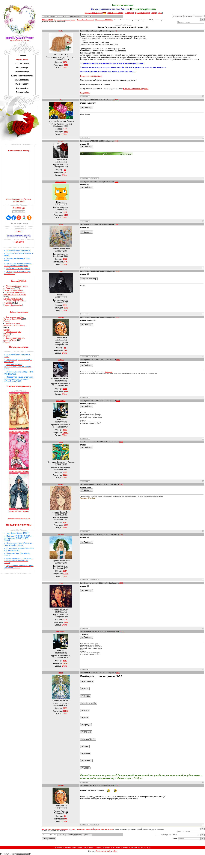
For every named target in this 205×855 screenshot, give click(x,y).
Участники (129, 13)
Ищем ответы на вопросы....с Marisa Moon (14, 324)
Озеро (61, 583)
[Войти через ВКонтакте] (8, 217)
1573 (121, 631)
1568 (118, 401)
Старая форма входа (19, 223)
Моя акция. (108, 372)
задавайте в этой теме (19, 40)
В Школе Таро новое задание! (135, 89)
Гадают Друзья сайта (13, 290)
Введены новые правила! (91, 76)
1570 (121, 484)
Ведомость (85, 93)
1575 (116, 785)
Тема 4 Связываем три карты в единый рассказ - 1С (133, 20)
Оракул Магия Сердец (18, 431)
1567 (118, 359)
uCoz (115, 851)
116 (86, 16)
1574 (118, 672)
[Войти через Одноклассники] (29, 217)
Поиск (154, 13)
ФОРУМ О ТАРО (47, 20)
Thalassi (61, 359)
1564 (116, 224)
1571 (121, 534)
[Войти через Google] (24, 217)
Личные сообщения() (94, 13)
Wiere (61, 224)
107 (80, 16)
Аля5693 (61, 534)
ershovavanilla (60, 182)
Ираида (61, 317)
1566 (117, 317)
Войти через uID (19, 211)
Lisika (61, 31)
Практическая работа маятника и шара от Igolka (14, 293)
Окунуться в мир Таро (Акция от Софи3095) (13, 318)
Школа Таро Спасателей (85, 20)
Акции (6, 321)
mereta (60, 141)
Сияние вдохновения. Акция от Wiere (14, 339)
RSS (160, 13)
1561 (116, 100)
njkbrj (61, 442)
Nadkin (60, 484)
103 (69, 16)
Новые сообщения (115, 13)
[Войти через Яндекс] (19, 217)
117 (88, 16)
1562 (116, 141)
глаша (61, 672)
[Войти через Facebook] (13, 217)
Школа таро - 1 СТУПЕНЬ (104, 20)
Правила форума (142, 13)
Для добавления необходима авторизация (18, 200)
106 (78, 16)
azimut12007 (60, 401)
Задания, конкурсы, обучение (64, 20)
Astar (61, 271)
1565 (117, 271)
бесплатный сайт (103, 851)
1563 (116, 182)
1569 (121, 442)
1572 (121, 583)
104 (72, 16)
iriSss (61, 100)
